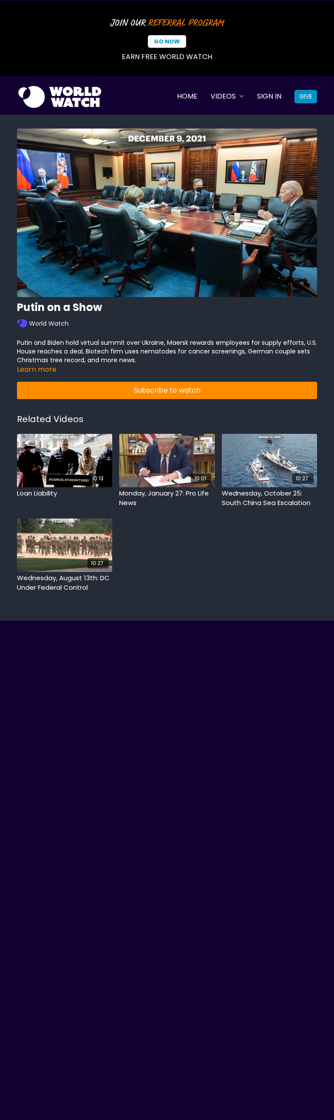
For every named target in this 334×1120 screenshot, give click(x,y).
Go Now (167, 41)
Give (305, 96)
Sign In (269, 96)
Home (187, 96)
